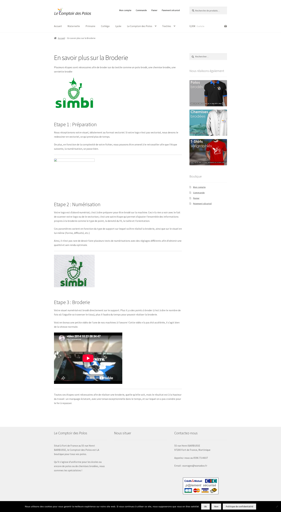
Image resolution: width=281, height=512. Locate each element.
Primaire (90, 26)
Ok (205, 506)
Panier (154, 10)
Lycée (118, 26)
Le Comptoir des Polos (139, 26)
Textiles (166, 26)
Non (216, 506)
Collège (105, 26)
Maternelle (73, 26)
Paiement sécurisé (171, 10)
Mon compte (125, 10)
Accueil (58, 26)
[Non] (277, 506)
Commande (141, 10)
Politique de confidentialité (239, 506)
